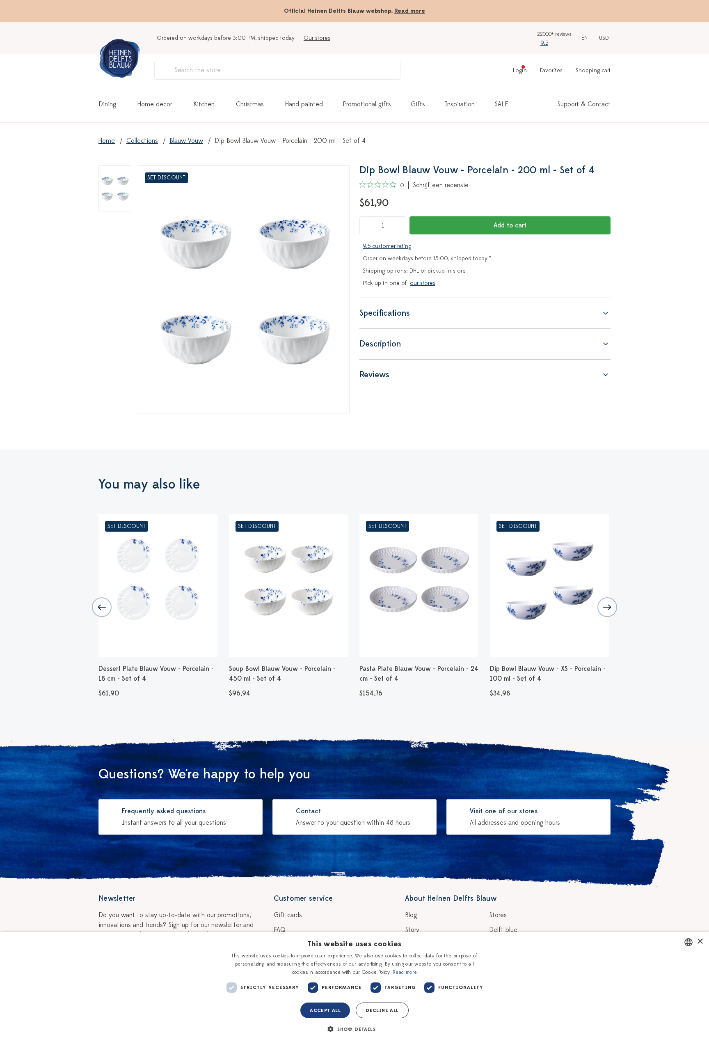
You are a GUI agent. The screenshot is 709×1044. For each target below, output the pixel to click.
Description (380, 344)
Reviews (374, 374)
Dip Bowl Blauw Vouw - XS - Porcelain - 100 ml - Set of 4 (548, 674)
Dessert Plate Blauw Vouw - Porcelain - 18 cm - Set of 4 (156, 674)
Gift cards (288, 915)
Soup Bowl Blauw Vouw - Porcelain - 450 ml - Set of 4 (282, 674)
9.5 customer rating (387, 246)
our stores (422, 283)
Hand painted (304, 104)
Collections (142, 141)
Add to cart (510, 225)
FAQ (280, 930)
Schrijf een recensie (441, 185)
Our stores (317, 37)
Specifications (384, 313)
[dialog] (354, 988)
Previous (102, 607)
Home (106, 141)
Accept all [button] (325, 1010)
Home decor (154, 104)
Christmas (250, 104)
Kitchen (204, 104)
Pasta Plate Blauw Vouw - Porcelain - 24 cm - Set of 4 (418, 674)
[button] (354, 1029)
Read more (409, 10)
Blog (411, 915)
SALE (501, 104)
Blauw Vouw (186, 141)
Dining (107, 104)
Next (607, 607)
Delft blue (503, 930)
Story (412, 930)
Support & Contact (584, 104)
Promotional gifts (367, 104)
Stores (498, 915)
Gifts (418, 104)
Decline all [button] (382, 1010)
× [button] (700, 941)
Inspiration (460, 104)
